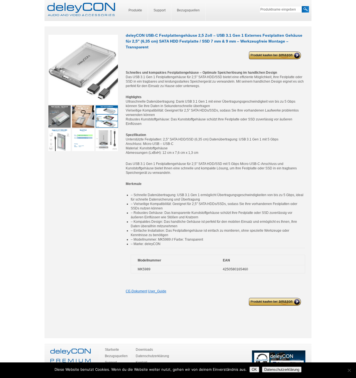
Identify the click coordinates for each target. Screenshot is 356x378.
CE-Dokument (136, 291)
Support (159, 10)
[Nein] (349, 370)
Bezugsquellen (188, 10)
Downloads (144, 350)
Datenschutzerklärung (152, 356)
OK (254, 369)
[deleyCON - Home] (81, 10)
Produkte (135, 10)
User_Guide (157, 291)
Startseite (112, 350)
